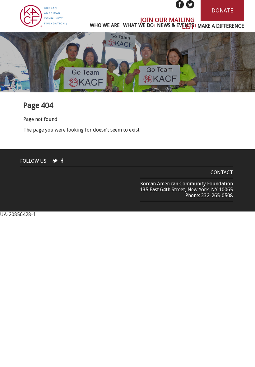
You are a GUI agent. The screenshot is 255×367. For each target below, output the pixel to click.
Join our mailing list (167, 23)
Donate (222, 10)
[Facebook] (179, 4)
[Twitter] (190, 4)
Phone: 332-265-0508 (209, 195)
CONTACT (222, 172)
